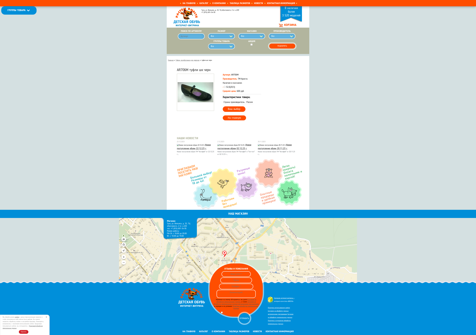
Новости (258, 3)
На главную (189, 3)
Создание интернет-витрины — (284, 298)
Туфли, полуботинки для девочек (187, 60)
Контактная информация (281, 3)
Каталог (203, 3)
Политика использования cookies (279, 308)
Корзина (290, 25)
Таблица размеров (240, 3)
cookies (17, 317)
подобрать (282, 46)
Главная (171, 60)
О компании (219, 3)
